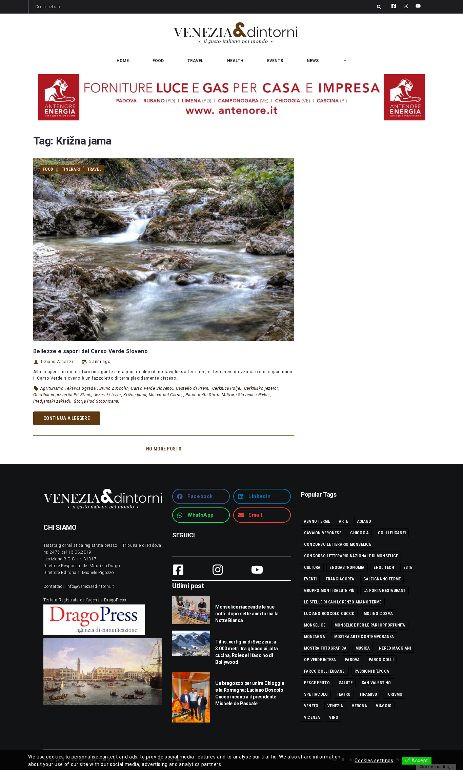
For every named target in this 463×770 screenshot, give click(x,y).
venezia (335, 706)
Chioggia (359, 533)
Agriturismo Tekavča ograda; (68, 388)
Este (407, 567)
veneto (311, 706)
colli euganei (392, 533)
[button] (201, 496)
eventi (310, 579)
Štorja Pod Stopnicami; (96, 401)
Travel (94, 169)
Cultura (312, 567)
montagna (314, 636)
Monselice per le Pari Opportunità (370, 625)
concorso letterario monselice (337, 544)
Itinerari (70, 169)
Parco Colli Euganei (325, 671)
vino (333, 717)
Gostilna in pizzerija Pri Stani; (62, 394)
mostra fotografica (325, 648)
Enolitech (384, 567)
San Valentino (376, 682)
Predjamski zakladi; (52, 401)
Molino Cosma (378, 613)
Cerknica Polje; (227, 388)
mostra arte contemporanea (364, 636)
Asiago (364, 521)
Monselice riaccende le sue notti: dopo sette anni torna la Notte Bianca (246, 613)
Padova (352, 659)
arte (343, 521)
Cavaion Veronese (322, 533)
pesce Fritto (317, 682)
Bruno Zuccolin (113, 388)
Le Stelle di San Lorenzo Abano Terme (343, 602)
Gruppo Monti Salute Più (329, 590)
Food (48, 169)
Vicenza (312, 717)
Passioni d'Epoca (372, 671)
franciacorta (340, 579)
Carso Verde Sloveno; (152, 388)
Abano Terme (317, 521)
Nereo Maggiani (395, 648)
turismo (394, 694)
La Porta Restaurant (384, 590)
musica (363, 648)
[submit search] (379, 7)
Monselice (314, 625)
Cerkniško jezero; (261, 388)
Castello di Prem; (193, 388)
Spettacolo (316, 694)
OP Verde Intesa (320, 659)
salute (346, 682)
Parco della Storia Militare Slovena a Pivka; (227, 394)
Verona (359, 706)
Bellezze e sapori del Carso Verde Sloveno (90, 351)
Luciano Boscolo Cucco (329, 613)
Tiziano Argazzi (56, 361)
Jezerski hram (107, 394)
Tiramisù (368, 694)
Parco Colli (381, 659)
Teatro (343, 694)
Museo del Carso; (166, 394)
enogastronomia (346, 567)
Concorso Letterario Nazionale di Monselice (351, 556)
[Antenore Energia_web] (231, 97)
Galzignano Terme (382, 579)
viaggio (383, 706)
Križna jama (134, 394)
